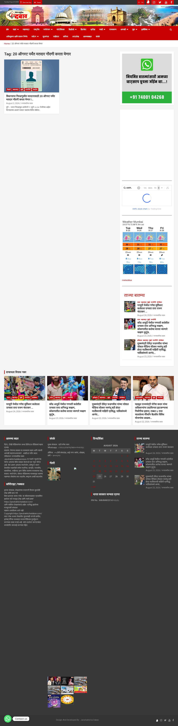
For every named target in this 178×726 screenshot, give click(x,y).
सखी (101, 29)
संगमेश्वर (159, 302)
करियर (65, 36)
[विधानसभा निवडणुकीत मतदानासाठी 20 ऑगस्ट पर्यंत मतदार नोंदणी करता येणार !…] (31, 75)
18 (99, 471)
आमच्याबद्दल (87, 36)
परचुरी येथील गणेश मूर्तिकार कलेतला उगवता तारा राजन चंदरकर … (150, 308)
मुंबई (22, 89)
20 (111, 471)
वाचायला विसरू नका (16, 372)
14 (116, 466)
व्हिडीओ (71, 29)
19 (105, 471)
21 (116, 471)
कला (138, 302)
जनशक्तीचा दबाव (27, 103)
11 (99, 466)
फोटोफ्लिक (61, 29)
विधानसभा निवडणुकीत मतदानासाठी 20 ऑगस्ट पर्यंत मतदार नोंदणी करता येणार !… (30, 98)
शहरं (14, 29)
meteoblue (127, 280)
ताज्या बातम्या (134, 295)
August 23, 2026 (144, 336)
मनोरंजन (47, 29)
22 (122, 471)
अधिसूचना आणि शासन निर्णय (16, 36)
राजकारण (112, 29)
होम (7, 29)
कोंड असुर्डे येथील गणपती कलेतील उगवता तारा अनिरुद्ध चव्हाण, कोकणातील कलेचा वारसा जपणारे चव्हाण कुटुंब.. (153, 327)
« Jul (93, 487)
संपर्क (98, 36)
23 (127, 471)
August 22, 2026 (142, 422)
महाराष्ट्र (26, 29)
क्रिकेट (83, 29)
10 (94, 466)
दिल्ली (9, 89)
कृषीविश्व (144, 29)
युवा (133, 29)
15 (122, 466)
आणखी (123, 29)
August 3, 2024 (12, 103)
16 (127, 466)
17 (94, 471)
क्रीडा (93, 29)
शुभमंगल (46, 36)
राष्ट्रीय (36, 29)
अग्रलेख (75, 36)
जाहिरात (56, 36)
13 (111, 466)
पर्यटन (34, 36)
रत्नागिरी (27, 89)
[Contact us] (8, 719)
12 (105, 466)
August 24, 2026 (144, 315)
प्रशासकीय (139, 398)
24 (94, 476)
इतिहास (139, 340)
